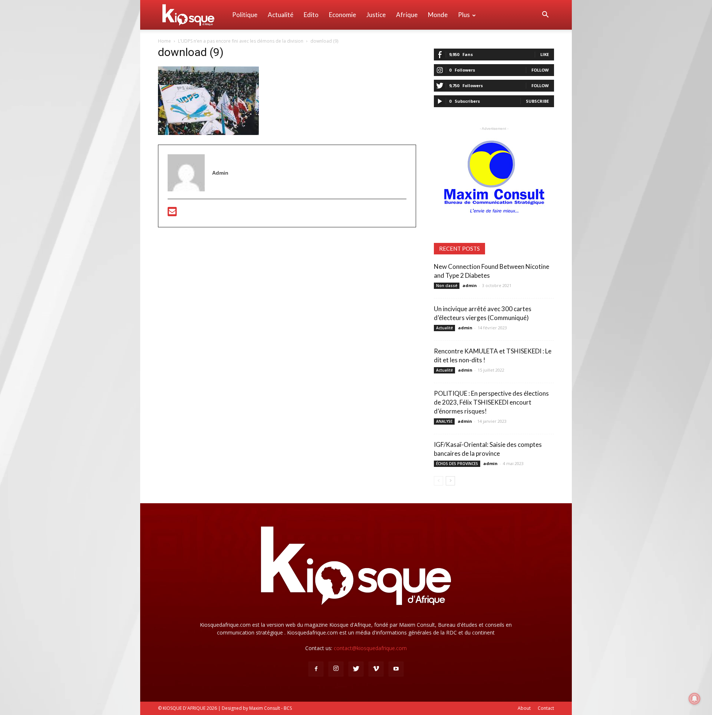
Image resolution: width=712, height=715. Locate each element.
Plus (464, 15)
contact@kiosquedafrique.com (370, 648)
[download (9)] (208, 133)
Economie (342, 15)
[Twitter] (356, 669)
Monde (438, 15)
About (524, 708)
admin (469, 285)
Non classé (446, 285)
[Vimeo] (376, 669)
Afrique (407, 15)
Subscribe (537, 101)
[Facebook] (316, 669)
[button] (545, 15)
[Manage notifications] (695, 699)
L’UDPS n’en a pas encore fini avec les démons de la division (240, 41)
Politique (244, 15)
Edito (311, 15)
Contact (546, 708)
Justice (376, 15)
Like (544, 54)
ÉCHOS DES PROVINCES (457, 463)
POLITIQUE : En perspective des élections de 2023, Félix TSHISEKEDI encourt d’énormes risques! (491, 402)
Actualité (280, 15)
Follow (540, 70)
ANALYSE (444, 421)
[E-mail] (172, 214)
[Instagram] (336, 669)
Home (164, 41)
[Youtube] (396, 669)
